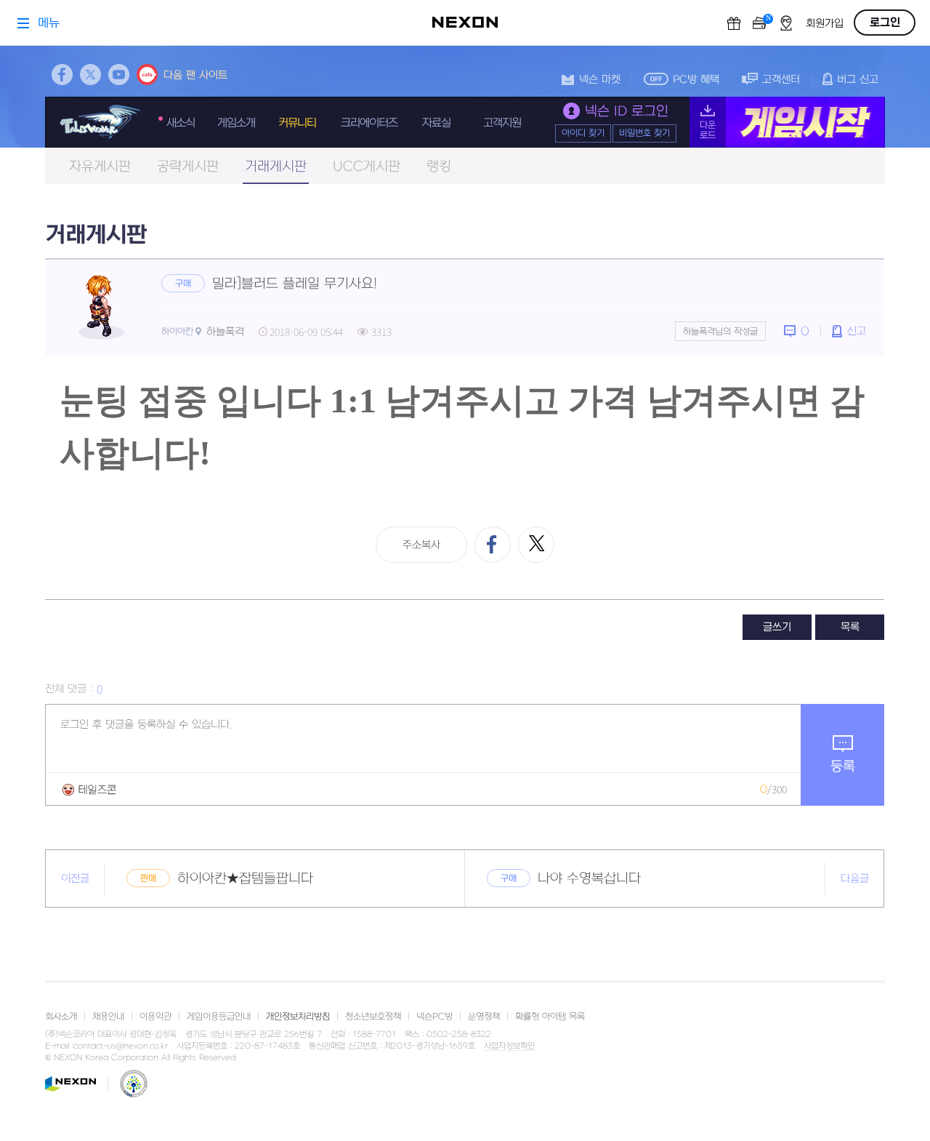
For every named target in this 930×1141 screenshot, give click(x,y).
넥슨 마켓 (599, 79)
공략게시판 (188, 167)
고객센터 (781, 79)
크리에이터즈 (369, 122)
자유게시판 (100, 167)
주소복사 (421, 545)
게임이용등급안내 (219, 1016)
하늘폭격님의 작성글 (720, 332)
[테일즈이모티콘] (89, 789)
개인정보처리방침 (298, 1016)
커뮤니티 (297, 122)
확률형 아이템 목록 (550, 1016)
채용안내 (108, 1016)
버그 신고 (857, 79)
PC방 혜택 (696, 79)
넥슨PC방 (434, 1016)
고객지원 (502, 122)
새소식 (180, 122)
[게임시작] (787, 122)
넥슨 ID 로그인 (626, 111)
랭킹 (438, 167)
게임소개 (236, 122)
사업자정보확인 (509, 1046)
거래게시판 (276, 167)
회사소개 (61, 1016)
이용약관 (155, 1016)
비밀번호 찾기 (644, 133)
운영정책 (484, 1016)
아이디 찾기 (583, 133)
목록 (850, 627)
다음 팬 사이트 (195, 75)
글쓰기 (777, 627)
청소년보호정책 (373, 1016)
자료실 (436, 122)
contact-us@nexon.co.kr (120, 1046)
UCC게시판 (366, 167)
